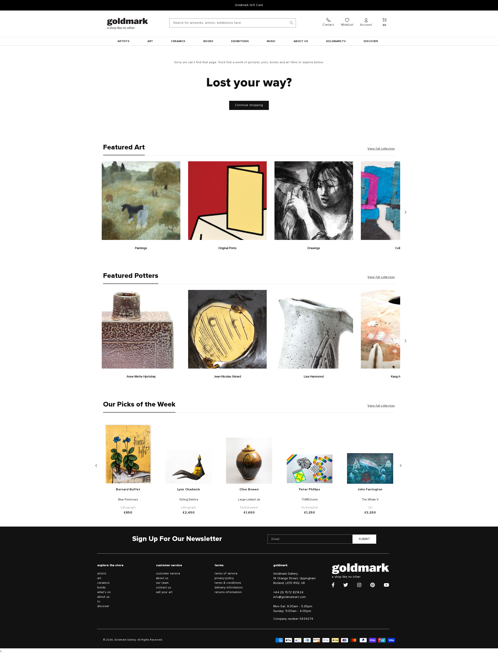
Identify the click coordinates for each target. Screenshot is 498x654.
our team (162, 582)
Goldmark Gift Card (249, 5)
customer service (168, 573)
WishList (347, 24)
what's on (104, 592)
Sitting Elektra (188, 499)
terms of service (226, 573)
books (101, 587)
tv (98, 601)
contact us (163, 587)
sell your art (164, 592)
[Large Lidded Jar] (249, 461)
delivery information (229, 587)
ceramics (103, 582)
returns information (228, 592)
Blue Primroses (128, 499)
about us (103, 596)
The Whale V (370, 499)
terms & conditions (228, 582)
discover (103, 606)
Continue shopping (249, 105)
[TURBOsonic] (310, 469)
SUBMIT (364, 539)
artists (101, 573)
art (99, 578)
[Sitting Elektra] (189, 467)
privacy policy (224, 578)
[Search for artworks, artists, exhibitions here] (291, 22)
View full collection (381, 148)
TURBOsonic (309, 499)
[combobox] (232, 22)
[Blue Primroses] (128, 454)
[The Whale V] (370, 468)
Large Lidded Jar (249, 499)
